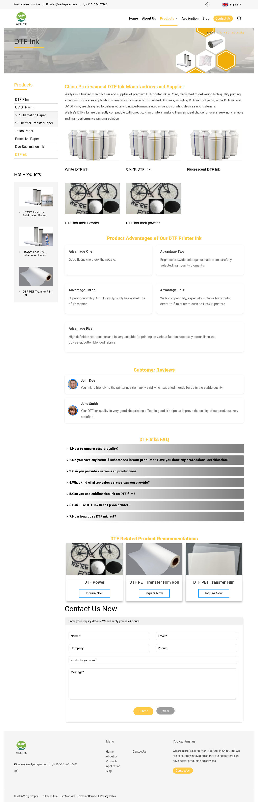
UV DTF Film (24, 107)
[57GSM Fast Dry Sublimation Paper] (36, 196)
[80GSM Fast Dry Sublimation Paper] (36, 236)
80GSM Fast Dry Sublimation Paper (34, 253)
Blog (109, 771)
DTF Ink (21, 154)
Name (74, 630)
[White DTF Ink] (92, 145)
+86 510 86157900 (96, 4)
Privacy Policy (108, 796)
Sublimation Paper (32, 115)
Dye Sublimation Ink (29, 146)
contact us (27, 4)
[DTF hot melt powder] (153, 198)
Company (76, 642)
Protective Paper (27, 139)
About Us (112, 756)
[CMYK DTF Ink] (153, 145)
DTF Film (22, 99)
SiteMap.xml (68, 796)
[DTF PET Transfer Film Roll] (36, 276)
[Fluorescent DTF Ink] (214, 145)
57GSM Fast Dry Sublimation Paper (34, 213)
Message (78, 670)
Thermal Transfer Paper (36, 123)
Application (113, 766)
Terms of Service (87, 796)
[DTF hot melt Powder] (92, 198)
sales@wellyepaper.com (63, 4)
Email (160, 630)
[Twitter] (207, 4)
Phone (161, 642)
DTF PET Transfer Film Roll (37, 293)
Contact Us (223, 18)
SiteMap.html (50, 796)
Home (110, 751)
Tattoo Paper (24, 131)
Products (112, 761)
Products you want (84, 654)
